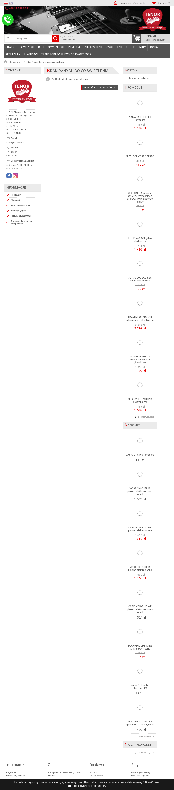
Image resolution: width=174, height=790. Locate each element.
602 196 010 (12, 155)
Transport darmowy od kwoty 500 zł (67, 54)
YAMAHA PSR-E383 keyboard (140, 118)
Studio (131, 47)
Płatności (31, 54)
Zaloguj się (125, 3)
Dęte (41, 47)
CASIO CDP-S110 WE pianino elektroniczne (140, 529)
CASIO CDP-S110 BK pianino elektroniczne (140, 568)
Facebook (9, 175)
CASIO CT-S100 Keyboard (140, 454)
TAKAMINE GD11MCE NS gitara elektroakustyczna (140, 723)
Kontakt (155, 47)
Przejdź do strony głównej (100, 87)
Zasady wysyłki (18, 211)
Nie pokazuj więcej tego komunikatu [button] (89, 786)
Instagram (15, 175)
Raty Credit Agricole (20, 205)
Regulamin (12, 54)
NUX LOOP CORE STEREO (140, 156)
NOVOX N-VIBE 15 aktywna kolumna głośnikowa (140, 359)
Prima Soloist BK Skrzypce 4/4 (140, 687)
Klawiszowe (26, 47)
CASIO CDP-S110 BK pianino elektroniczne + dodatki (140, 491)
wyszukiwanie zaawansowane (67, 38)
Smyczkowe (56, 47)
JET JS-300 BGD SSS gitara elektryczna (140, 279)
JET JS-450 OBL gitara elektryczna (140, 240)
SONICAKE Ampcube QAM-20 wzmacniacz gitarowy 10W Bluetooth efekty (140, 197)
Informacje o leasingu (141, 772)
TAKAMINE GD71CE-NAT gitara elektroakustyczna (140, 319)
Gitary (9, 47)
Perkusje (74, 47)
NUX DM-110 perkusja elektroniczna (140, 400)
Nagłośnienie (94, 47)
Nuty (142, 47)
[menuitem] (10, 47)
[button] (6, 2)
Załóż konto (139, 3)
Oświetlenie (114, 47)
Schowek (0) (164, 3)
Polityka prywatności (21, 216)
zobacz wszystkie (146, 417)
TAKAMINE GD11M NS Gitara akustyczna (140, 647)
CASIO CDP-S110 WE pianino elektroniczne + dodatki (140, 609)
